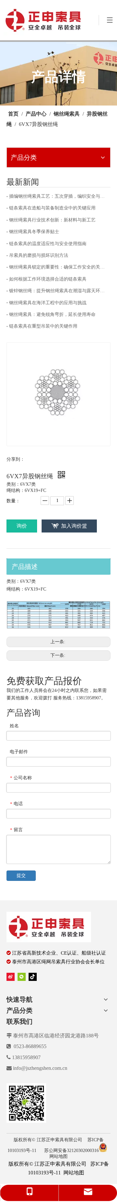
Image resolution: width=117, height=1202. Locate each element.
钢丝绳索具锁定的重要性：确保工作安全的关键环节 (58, 267)
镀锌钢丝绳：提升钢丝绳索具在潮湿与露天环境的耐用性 (58, 290)
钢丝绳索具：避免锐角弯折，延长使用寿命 (52, 314)
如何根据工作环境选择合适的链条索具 (47, 279)
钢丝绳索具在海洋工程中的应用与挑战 (47, 302)
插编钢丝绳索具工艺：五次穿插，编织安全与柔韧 (58, 196)
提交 (21, 875)
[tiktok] (33, 976)
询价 (22, 526)
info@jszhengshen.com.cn (40, 1068)
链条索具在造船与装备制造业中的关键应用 (52, 208)
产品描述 (25, 566)
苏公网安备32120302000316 (71, 1150)
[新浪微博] (10, 976)
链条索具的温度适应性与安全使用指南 (47, 243)
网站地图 (58, 1156)
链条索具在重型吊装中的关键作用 (43, 326)
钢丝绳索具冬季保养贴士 (34, 231)
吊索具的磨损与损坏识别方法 (38, 255)
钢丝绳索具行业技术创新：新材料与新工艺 (52, 220)
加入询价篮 (74, 526)
